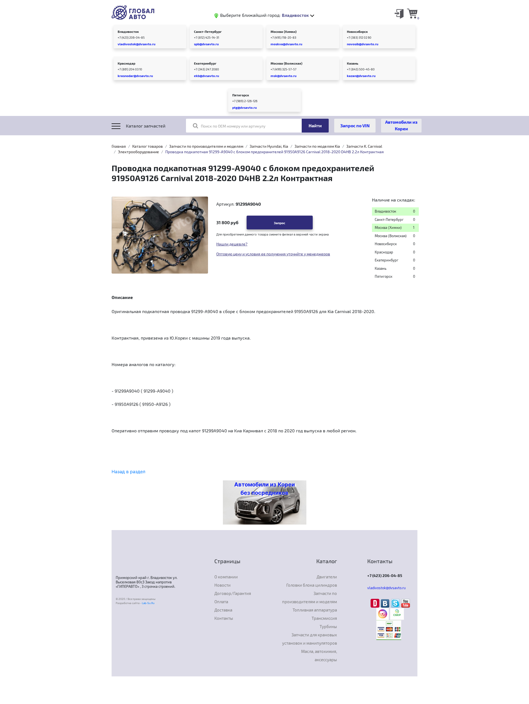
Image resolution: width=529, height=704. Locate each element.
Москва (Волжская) (286, 63)
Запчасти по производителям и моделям (206, 146)
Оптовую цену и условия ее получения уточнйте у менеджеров (273, 254)
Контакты (223, 618)
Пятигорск (240, 95)
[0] (412, 13)
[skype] (396, 603)
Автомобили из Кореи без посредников (264, 488)
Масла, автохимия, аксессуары (319, 655)
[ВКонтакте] (386, 603)
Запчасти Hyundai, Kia (269, 146)
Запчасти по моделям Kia (317, 146)
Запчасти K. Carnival (364, 146)
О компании (226, 576)
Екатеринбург (205, 63)
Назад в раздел (128, 471)
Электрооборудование (138, 151)
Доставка (223, 609)
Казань (352, 63)
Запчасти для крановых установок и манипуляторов (309, 638)
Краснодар (126, 63)
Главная (119, 146)
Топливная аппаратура (315, 609)
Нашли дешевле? (231, 244)
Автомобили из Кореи (401, 125)
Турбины (328, 626)
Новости (222, 585)
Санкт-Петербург (208, 31)
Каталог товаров (147, 146)
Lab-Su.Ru (148, 603)
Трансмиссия (324, 618)
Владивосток (128, 31)
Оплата (221, 601)
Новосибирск (357, 31)
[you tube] (405, 603)
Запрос (279, 223)
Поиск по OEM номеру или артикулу (233, 126)
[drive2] (376, 603)
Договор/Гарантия (232, 593)
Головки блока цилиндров (311, 585)
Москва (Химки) (283, 31)
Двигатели (327, 576)
